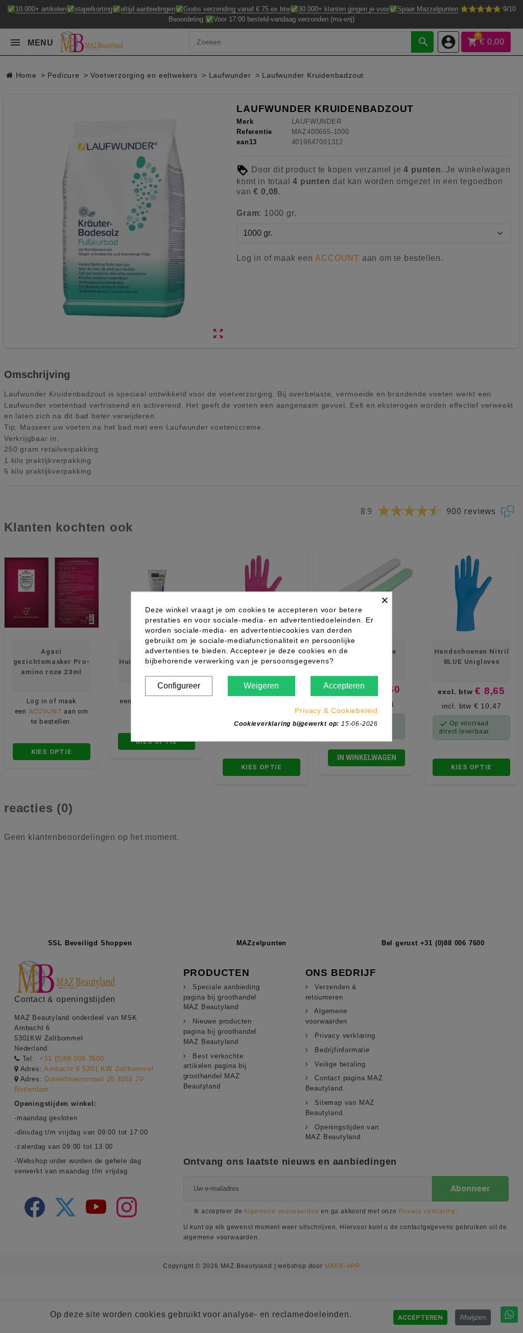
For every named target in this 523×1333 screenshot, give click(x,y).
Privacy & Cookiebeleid (336, 710)
